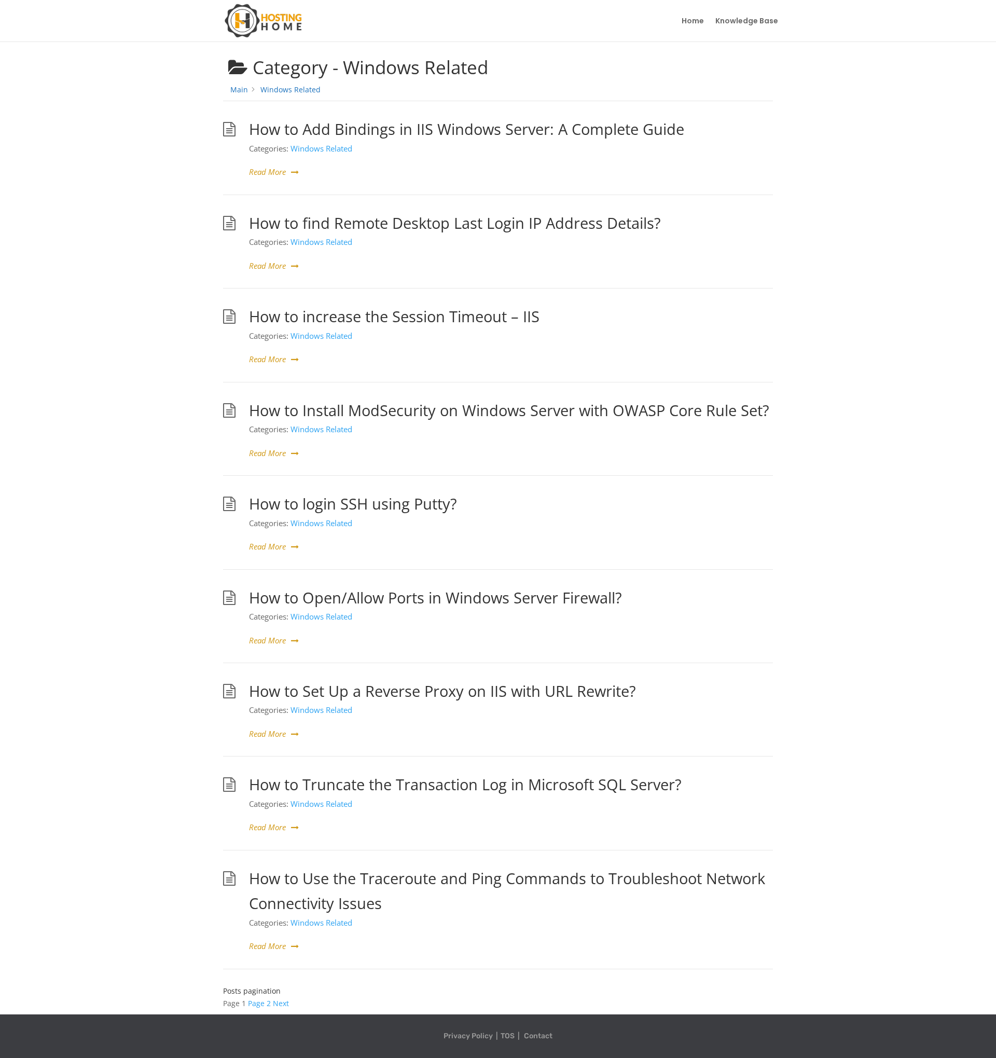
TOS (508, 1036)
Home (693, 21)
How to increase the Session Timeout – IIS (394, 316)
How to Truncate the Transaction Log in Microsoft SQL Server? (465, 784)
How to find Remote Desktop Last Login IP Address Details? (455, 223)
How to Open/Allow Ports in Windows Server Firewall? (435, 598)
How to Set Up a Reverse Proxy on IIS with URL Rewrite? (442, 691)
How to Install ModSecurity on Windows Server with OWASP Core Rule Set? (509, 410)
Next (281, 1003)
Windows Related (321, 148)
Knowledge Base (746, 21)
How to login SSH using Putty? (353, 504)
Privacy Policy (468, 1036)
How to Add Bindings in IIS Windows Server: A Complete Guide (466, 129)
